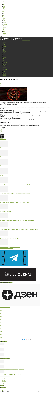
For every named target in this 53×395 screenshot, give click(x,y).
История (2, 66)
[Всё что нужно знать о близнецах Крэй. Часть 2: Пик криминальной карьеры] (2, 367)
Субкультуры (5, 24)
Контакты (3, 390)
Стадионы (4, 1)
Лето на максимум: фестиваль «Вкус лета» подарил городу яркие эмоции (12, 166)
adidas (4, 12)
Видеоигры (4, 61)
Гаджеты (4, 32)
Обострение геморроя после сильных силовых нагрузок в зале (10, 332)
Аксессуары (4, 10)
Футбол (4, 2)
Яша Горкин (1, 138)
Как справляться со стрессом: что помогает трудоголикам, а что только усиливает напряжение (16, 335)
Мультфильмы (5, 21)
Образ (1, 77)
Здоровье (4, 73)
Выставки (1, 227)
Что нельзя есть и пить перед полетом (6, 329)
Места (2, 16)
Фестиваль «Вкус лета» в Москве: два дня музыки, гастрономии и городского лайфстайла (15, 184)
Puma (4, 15)
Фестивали (4, 33)
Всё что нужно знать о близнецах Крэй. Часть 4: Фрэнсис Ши (10, 374)
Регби (4, 4)
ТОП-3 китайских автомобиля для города (7, 326)
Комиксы (4, 22)
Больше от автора (10, 139)
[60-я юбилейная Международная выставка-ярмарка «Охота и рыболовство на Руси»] (4, 200)
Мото (4, 30)
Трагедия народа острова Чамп (5, 211)
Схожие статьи (3, 139)
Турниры (4, 6)
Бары (3, 17)
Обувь (4, 50)
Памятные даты (5, 28)
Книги (4, 19)
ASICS (4, 52)
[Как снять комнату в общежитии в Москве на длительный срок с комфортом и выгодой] (4, 191)
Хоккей (4, 45)
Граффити (4, 64)
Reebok (4, 55)
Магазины (4, 57)
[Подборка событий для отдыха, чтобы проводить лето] (4, 146)
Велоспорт (4, 3)
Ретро (4, 68)
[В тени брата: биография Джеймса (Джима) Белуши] (2, 355)
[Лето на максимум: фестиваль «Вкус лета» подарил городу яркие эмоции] (4, 164)
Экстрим (4, 48)
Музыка (4, 63)
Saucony (4, 54)
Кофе (3, 25)
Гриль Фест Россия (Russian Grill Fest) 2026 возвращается (9, 238)
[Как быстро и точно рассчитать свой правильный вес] (2, 362)
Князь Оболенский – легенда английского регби (8, 175)
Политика (4, 27)
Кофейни (4, 18)
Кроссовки (3, 11)
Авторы (3, 389)
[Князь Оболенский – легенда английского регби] (4, 173)
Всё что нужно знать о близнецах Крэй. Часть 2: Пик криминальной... (12, 369)
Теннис (4, 43)
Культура (3, 59)
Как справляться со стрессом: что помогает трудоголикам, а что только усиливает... (14, 346)
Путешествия (5, 34)
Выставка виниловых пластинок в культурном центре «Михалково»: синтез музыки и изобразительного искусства (19, 229)
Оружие (4, 31)
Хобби (1, 334)
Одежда (4, 9)
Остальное (4, 75)
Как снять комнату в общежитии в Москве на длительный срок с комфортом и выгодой (15, 193)
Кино (4, 20)
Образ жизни (3, 29)
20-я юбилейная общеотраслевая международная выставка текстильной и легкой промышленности (17, 220)
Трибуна (4, 7)
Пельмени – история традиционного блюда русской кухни (10, 247)
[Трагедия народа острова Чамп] (4, 209)
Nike (3, 13)
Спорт (2, 41)
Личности (4, 26)
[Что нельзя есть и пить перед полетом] (2, 350)
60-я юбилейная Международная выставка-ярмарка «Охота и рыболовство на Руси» (14, 202)
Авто (3, 70)
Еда (0, 245)
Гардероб (3, 8)
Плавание (4, 5)
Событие (1, 147)
